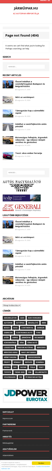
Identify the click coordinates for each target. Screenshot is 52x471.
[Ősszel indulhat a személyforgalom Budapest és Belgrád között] (8, 87)
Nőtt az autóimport (24, 97)
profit (7, 362)
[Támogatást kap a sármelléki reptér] (8, 116)
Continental (27, 328)
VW (20, 377)
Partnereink (7, 430)
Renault (17, 362)
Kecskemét (39, 337)
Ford (38, 332)
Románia (40, 362)
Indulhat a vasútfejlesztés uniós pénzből (31, 125)
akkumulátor (10, 318)
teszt (41, 367)
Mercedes (41, 347)
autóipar (8, 323)
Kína (22, 342)
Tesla (32, 367)
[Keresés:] (26, 66)
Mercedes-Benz (11, 352)
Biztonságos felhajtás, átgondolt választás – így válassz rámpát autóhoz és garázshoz (31, 139)
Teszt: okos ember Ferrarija (28, 153)
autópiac (20, 323)
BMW (44, 323)
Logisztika (9, 347)
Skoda (7, 367)
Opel (22, 357)
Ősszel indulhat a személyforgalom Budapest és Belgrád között (30, 84)
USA (29, 372)
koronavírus (10, 342)
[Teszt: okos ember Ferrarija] (8, 158)
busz (15, 328)
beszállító (33, 323)
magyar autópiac (25, 347)
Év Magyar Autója (34, 377)
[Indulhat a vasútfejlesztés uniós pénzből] (8, 129)
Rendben (41, 463)
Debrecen (8, 332)
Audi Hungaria (34, 318)
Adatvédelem (8, 455)
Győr (6, 337)
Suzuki (23, 367)
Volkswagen (9, 377)
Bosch (7, 328)
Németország (10, 357)
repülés (28, 362)
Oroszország (34, 357)
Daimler (40, 328)
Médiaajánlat (8, 443)
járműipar (26, 337)
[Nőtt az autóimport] (8, 102)
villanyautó (41, 372)
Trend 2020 (19, 372)
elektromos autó (24, 332)
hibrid (15, 337)
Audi (22, 318)
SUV (15, 367)
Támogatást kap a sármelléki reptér (29, 111)
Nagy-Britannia (28, 352)
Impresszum (8, 418)
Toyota (7, 372)
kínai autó (32, 342)
